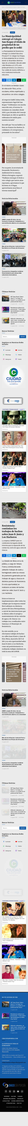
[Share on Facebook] (4, 80)
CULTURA (13, 1096)
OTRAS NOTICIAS (10, 1103)
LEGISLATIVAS (6, 1101)
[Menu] (3, 2)
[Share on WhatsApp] (24, 80)
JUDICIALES (20, 1098)
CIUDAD (12, 32)
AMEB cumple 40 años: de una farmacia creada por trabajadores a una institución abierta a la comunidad (14, 221)
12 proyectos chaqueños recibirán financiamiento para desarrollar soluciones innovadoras (12, 273)
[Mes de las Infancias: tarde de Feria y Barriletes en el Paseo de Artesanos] (14, 235)
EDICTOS (19, 1103)
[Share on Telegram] (14, 80)
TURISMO (20, 1096)
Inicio (3, 7)
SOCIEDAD (6, 1096)
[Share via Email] (19, 80)
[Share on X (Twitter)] (9, 80)
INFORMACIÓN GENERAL (9, 1098)
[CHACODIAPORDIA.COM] (14, 2)
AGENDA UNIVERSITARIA (17, 1101)
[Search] (25, 2)
